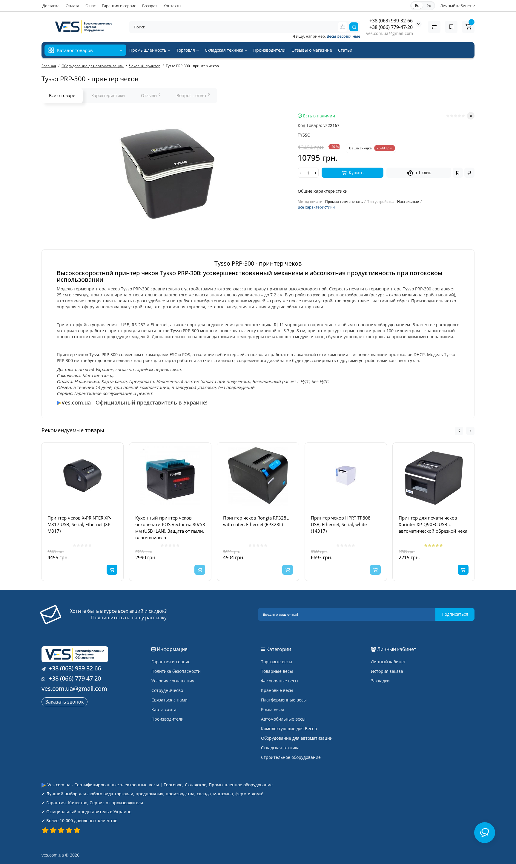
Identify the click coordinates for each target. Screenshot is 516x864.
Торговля (186, 50)
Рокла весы (272, 709)
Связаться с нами (169, 700)
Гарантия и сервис (119, 5)
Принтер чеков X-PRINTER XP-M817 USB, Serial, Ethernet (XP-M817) (79, 524)
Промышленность (148, 50)
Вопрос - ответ (193, 95)
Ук (429, 5)
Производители (269, 50)
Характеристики (108, 95)
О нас (90, 5)
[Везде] (342, 27)
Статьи (345, 50)
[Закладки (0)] (451, 27)
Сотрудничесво (167, 690)
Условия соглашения (172, 681)
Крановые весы (277, 690)
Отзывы (150, 95)
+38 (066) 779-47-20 (391, 27)
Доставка (50, 5)
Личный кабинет (388, 661)
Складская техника (225, 50)
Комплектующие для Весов (289, 728)
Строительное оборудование (291, 757)
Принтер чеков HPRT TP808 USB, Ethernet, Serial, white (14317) (341, 524)
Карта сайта (163, 709)
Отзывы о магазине (311, 50)
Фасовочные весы (279, 681)
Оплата (72, 5)
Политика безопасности (176, 671)
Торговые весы (276, 661)
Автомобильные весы (283, 719)
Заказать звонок (64, 701)
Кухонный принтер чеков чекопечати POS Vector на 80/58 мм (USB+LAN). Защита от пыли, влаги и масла (170, 527)
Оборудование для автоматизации (297, 738)
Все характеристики (316, 207)
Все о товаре (62, 95)
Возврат (149, 5)
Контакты (172, 5)
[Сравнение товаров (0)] (434, 27)
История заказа (387, 671)
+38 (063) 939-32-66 (391, 20)
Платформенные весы (284, 700)
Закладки (380, 681)
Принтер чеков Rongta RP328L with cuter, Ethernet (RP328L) (256, 521)
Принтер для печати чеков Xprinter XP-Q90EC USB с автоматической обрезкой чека (433, 524)
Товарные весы (277, 671)
